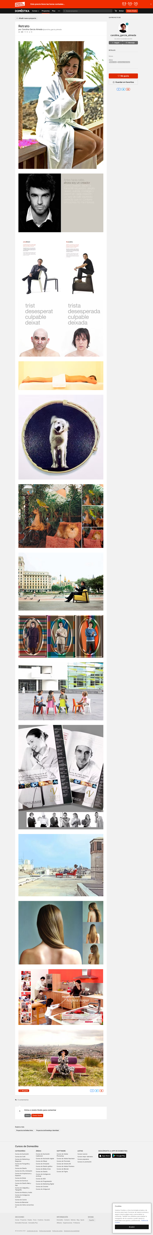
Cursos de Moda (20, 1178)
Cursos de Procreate (63, 1161)
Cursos (17, 1220)
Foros (34, 1220)
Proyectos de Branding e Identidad (47, 1130)
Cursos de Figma (62, 1171)
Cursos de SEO (41, 1179)
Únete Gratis (37, 1115)
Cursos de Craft (20, 1156)
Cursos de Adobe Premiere (65, 1166)
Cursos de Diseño (21, 1168)
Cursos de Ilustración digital (45, 1158)
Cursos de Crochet (42, 1186)
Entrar (121, 11)
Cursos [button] (35, 11)
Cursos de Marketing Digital (45, 1184)
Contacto (67, 1220)
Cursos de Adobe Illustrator (66, 1158)
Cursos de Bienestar (21, 1202)
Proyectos (46, 11)
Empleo (30, 1220)
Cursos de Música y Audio (23, 1192)
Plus (53, 11)
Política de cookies (57, 1231)
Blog (78, 1220)
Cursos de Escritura (21, 1180)
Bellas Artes (113, 62)
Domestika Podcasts (21, 1223)
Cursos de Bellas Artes (43, 1169)
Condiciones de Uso (32, 1231)
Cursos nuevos (82, 1154)
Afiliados (59, 1223)
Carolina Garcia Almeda (42, 29)
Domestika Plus (33, 1223)
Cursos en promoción (84, 1162)
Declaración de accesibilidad (71, 1231)
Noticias (73, 1220)
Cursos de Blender (63, 1169)
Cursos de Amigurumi (43, 1189)
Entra (28, 1115)
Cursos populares (83, 1159)
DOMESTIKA (22, 11)
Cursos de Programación (44, 1181)
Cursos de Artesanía (42, 1164)
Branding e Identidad (124, 62)
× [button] (151, 4)
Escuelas (47, 1220)
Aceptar (132, 1227)
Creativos (40, 1220)
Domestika (60, 1220)
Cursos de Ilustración (22, 1154)
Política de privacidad (45, 1231)
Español (91, 1220)
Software (61, 1151)
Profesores (76, 1223)
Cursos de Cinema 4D (64, 1164)
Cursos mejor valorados (85, 1156)
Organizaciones (67, 1223)
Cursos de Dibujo (41, 1161)
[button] (59, 11)
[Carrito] (115, 11)
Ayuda (82, 1220)
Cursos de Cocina (21, 1200)
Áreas (38, 1151)
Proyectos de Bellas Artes (24, 1130)
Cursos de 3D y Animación (23, 1171)
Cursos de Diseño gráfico (44, 1166)
